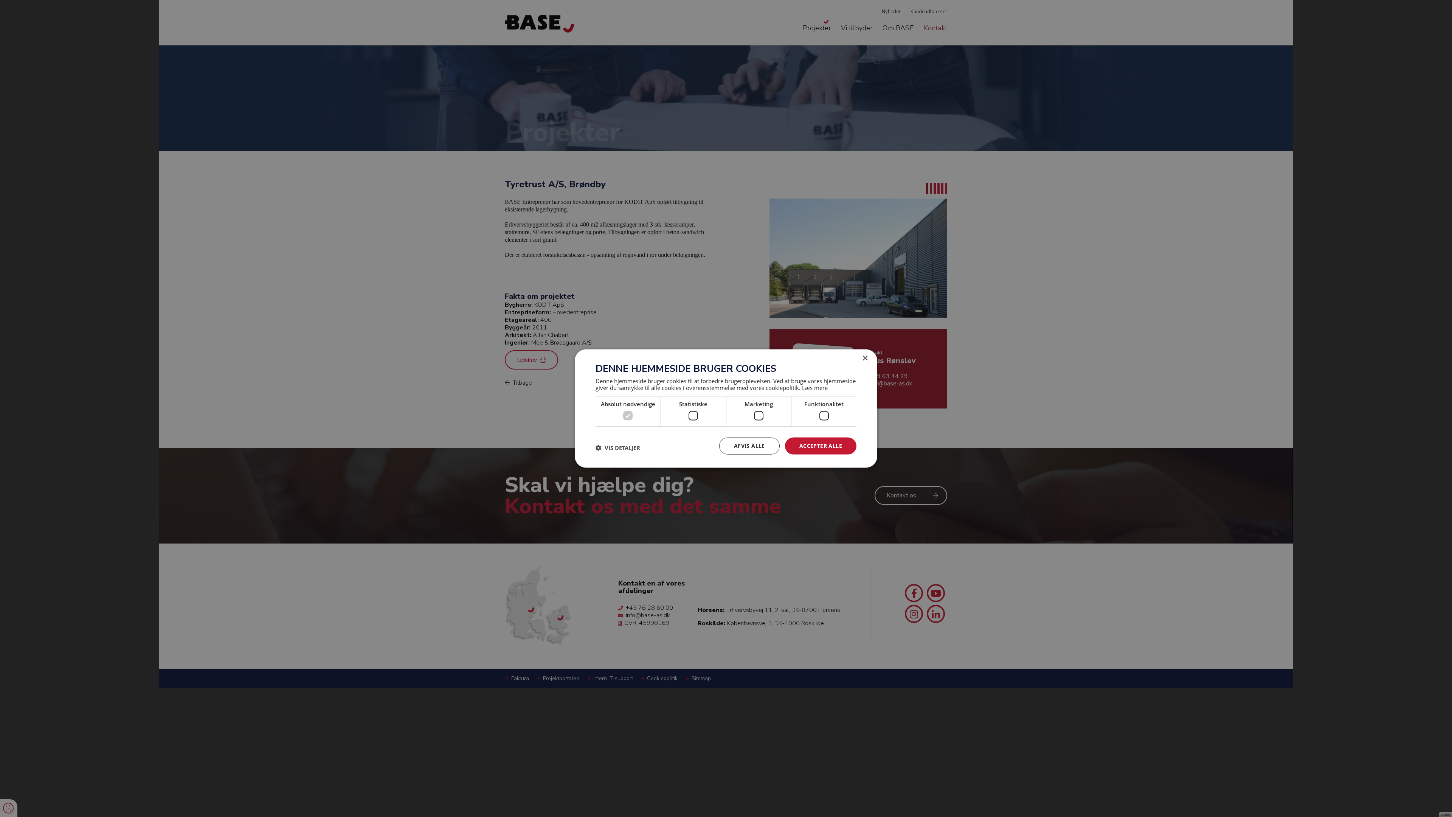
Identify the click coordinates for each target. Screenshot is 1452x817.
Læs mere (815, 387)
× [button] (865, 358)
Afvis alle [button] (749, 445)
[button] (618, 448)
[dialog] (726, 408)
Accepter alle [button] (820, 445)
